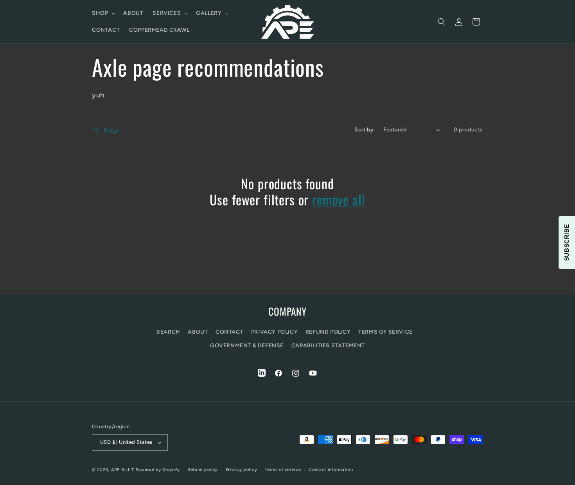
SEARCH (168, 332)
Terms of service (283, 469)
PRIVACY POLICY (274, 332)
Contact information (331, 469)
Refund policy (202, 469)
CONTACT (229, 332)
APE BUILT (122, 469)
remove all (338, 200)
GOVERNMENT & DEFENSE (247, 345)
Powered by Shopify (158, 469)
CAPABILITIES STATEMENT (328, 345)
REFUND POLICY (328, 332)
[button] (103, 13)
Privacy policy (241, 469)
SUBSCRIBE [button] (566, 242)
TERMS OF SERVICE (385, 332)
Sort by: (364, 129)
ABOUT (198, 332)
